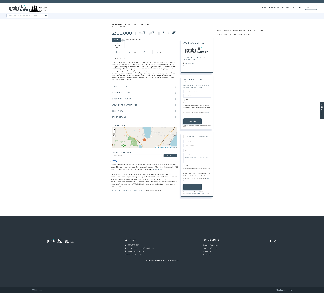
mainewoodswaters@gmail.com (140, 248)
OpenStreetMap (166, 147)
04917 (143, 191)
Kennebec (129, 191)
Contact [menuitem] (206, 255)
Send (192, 187)
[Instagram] (275, 241)
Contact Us (186, 68)
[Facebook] (270, 241)
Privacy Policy (157, 169)
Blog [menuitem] (299, 7)
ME (124, 191)
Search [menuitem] (262, 7)
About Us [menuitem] (290, 7)
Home (114, 191)
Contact (311, 7)
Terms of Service (201, 193)
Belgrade (137, 191)
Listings (119, 191)
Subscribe (192, 121)
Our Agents (193, 68)
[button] (46, 16)
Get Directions (171, 155)
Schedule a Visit (204, 136)
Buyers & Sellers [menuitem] (276, 7)
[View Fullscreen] (114, 136)
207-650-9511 (189, 63)
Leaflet (157, 147)
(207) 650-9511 (133, 245)
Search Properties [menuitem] (210, 245)
